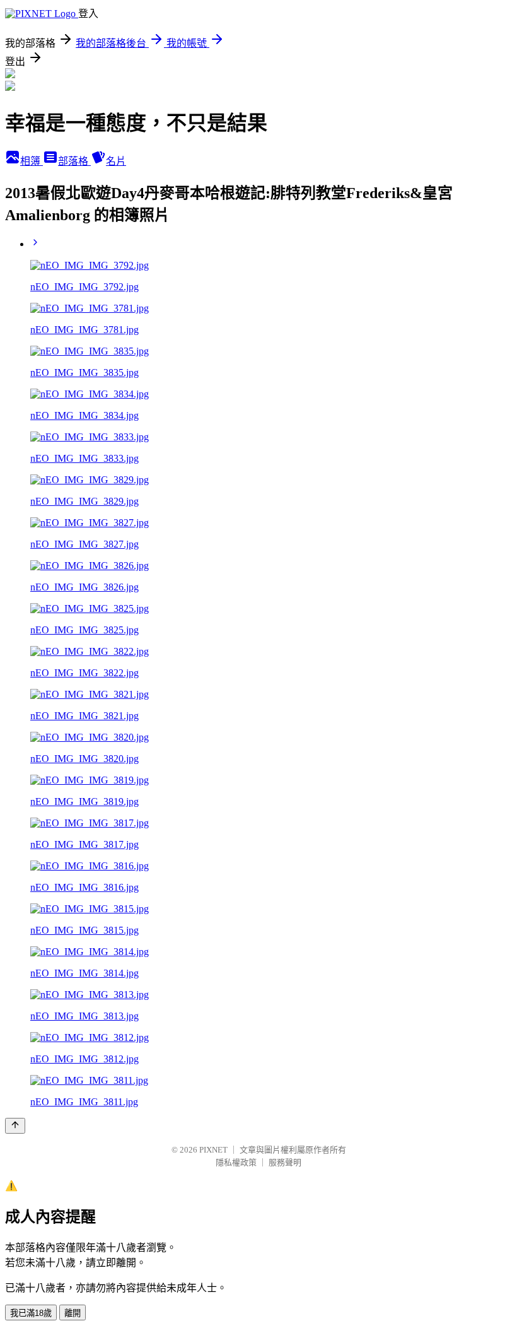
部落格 (74, 161)
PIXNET (213, 1149)
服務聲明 (285, 1162)
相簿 (31, 161)
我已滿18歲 (31, 1313)
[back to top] (15, 1126)
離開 (72, 1313)
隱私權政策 (236, 1162)
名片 (116, 161)
